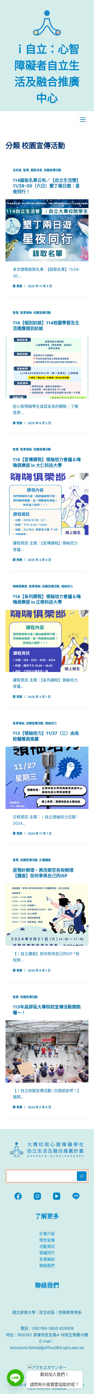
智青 (26, 170)
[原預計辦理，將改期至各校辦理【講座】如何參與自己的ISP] (47, 915)
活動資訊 (47, 1246)
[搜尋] (82, 1176)
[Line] (76, 1196)
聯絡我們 (47, 1265)
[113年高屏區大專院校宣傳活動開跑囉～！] (47, 1051)
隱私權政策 (59, 1388)
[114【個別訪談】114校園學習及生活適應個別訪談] (47, 367)
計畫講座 (45, 860)
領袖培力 (67, 586)
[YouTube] (56, 1196)
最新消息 (36, 170)
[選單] (82, 119)
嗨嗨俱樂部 (20, 586)
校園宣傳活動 (52, 170)
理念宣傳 (47, 1240)
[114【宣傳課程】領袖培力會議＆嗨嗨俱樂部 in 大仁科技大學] (47, 504)
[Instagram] (37, 1196)
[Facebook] (18, 1196)
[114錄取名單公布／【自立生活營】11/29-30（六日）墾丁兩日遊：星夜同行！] (47, 230)
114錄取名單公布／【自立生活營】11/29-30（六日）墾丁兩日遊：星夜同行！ (47, 186)
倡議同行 (47, 1252)
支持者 (17, 170)
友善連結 (47, 1259)
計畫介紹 (47, 1233)
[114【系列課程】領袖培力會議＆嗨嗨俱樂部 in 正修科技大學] (47, 641)
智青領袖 (26, 313)
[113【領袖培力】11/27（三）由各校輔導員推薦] (47, 778)
